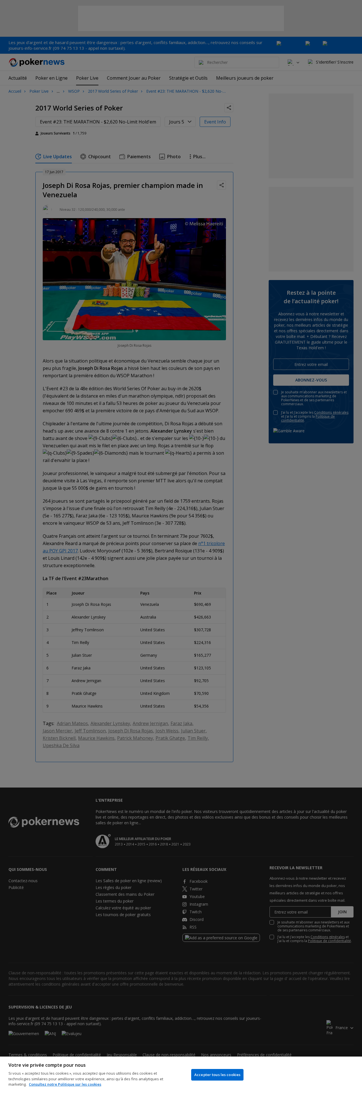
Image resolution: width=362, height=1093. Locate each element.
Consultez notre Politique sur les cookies (65, 1084)
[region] (181, 1075)
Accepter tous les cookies (217, 1074)
